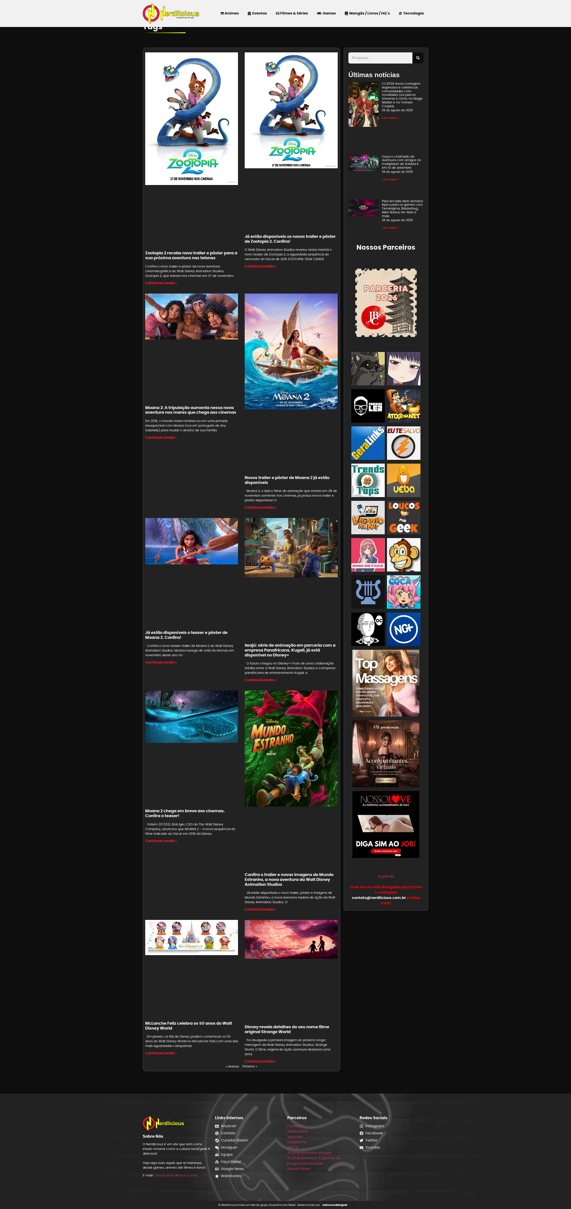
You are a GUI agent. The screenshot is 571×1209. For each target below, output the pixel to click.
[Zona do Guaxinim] (368, 369)
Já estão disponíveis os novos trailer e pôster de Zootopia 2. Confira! (290, 239)
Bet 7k (292, 1147)
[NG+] (403, 630)
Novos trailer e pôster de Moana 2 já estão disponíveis (287, 480)
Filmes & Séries (293, 13)
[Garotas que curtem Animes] (403, 592)
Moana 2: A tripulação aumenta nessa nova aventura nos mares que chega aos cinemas (190, 410)
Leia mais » (390, 117)
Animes (231, 13)
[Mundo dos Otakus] (368, 555)
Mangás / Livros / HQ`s (369, 13)
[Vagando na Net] (368, 518)
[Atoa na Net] (403, 406)
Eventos (259, 13)
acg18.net (385, 876)
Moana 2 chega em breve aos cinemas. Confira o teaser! (185, 813)
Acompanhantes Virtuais (309, 1152)
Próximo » (249, 1066)
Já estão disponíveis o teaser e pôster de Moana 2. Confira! (186, 635)
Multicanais (297, 1131)
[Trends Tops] (368, 481)
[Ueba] (403, 481)
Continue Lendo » (161, 283)
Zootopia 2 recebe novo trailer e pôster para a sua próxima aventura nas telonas (191, 255)
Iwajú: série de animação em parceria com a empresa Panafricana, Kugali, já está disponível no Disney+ (290, 650)
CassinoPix (296, 1142)
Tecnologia (413, 13)
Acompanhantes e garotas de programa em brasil (314, 1161)
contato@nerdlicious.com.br (176, 1175)
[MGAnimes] (403, 369)
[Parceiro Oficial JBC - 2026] (386, 302)
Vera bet (295, 1136)
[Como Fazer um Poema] (368, 592)
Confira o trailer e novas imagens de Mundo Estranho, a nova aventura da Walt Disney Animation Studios (289, 879)
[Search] (418, 58)
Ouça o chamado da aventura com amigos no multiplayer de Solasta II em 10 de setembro (401, 162)
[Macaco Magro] (403, 555)
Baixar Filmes (298, 1168)
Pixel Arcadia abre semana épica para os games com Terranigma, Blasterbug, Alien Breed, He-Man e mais (402, 208)
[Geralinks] (368, 443)
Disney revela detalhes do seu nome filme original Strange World (287, 1029)
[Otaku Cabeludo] (368, 630)
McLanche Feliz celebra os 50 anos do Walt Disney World (188, 1025)
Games (328, 13)
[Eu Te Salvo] (403, 443)
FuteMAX (295, 1126)
